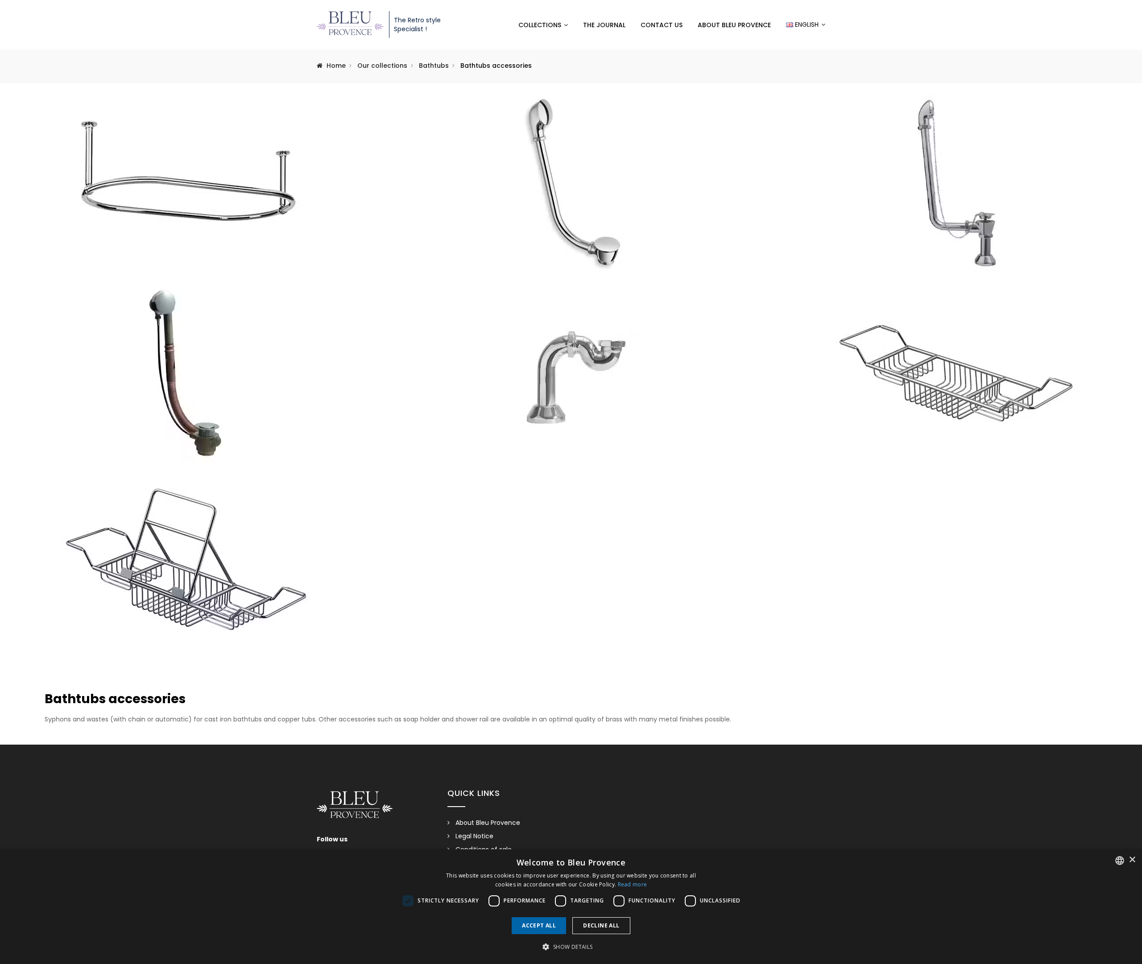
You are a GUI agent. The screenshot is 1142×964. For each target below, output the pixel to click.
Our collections (382, 65)
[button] (570, 947)
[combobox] (1119, 860)
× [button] (1132, 860)
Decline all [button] (601, 925)
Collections (539, 25)
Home (336, 65)
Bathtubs (434, 65)
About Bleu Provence (734, 25)
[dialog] (571, 906)
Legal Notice (474, 836)
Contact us (662, 25)
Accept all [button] (539, 925)
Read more (632, 884)
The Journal (604, 25)
